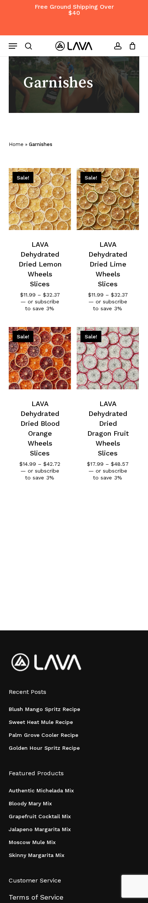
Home (16, 144)
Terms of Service (36, 897)
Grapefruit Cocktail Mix (40, 816)
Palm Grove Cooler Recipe (43, 735)
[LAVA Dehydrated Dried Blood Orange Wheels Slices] (40, 358)
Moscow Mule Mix (32, 842)
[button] (13, 46)
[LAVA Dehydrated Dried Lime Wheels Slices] (108, 199)
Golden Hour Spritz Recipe (44, 748)
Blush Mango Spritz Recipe (44, 709)
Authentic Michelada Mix (41, 790)
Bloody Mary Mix (30, 803)
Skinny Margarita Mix (37, 855)
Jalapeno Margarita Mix (40, 829)
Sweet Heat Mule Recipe (41, 722)
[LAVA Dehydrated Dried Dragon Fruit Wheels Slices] (108, 358)
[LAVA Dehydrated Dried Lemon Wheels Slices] (40, 199)
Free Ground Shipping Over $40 (74, 9)
